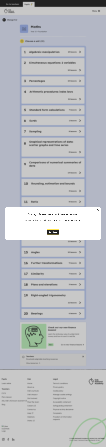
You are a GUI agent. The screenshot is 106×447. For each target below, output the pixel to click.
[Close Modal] (97, 209)
